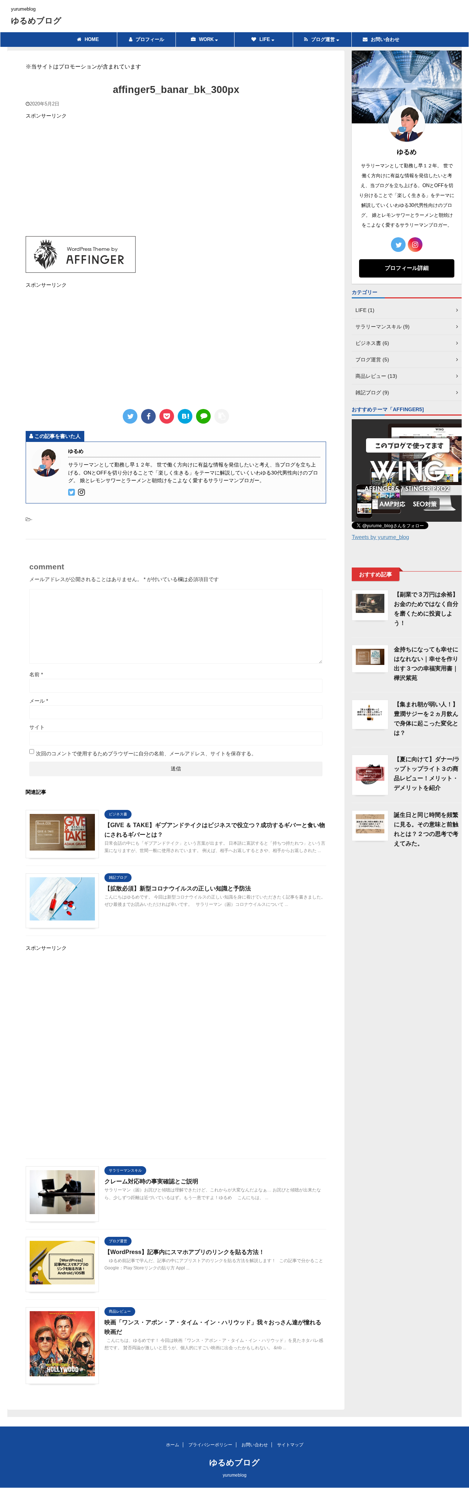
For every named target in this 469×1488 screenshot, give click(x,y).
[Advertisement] (176, 177)
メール (38, 701)
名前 (36, 674)
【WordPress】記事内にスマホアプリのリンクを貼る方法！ (184, 1252)
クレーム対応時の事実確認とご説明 (151, 1181)
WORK (206, 39)
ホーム (172, 1444)
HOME (91, 39)
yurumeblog (235, 1475)
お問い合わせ (384, 39)
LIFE (265, 39)
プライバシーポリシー (210, 1444)
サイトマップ (290, 1444)
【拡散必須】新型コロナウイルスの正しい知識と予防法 (177, 888)
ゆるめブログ (36, 20)
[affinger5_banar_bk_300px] (185, 416)
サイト (37, 727)
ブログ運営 (323, 39)
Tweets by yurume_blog (380, 537)
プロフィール (149, 39)
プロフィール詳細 (407, 268)
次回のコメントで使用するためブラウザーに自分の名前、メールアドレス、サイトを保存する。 (146, 753)
